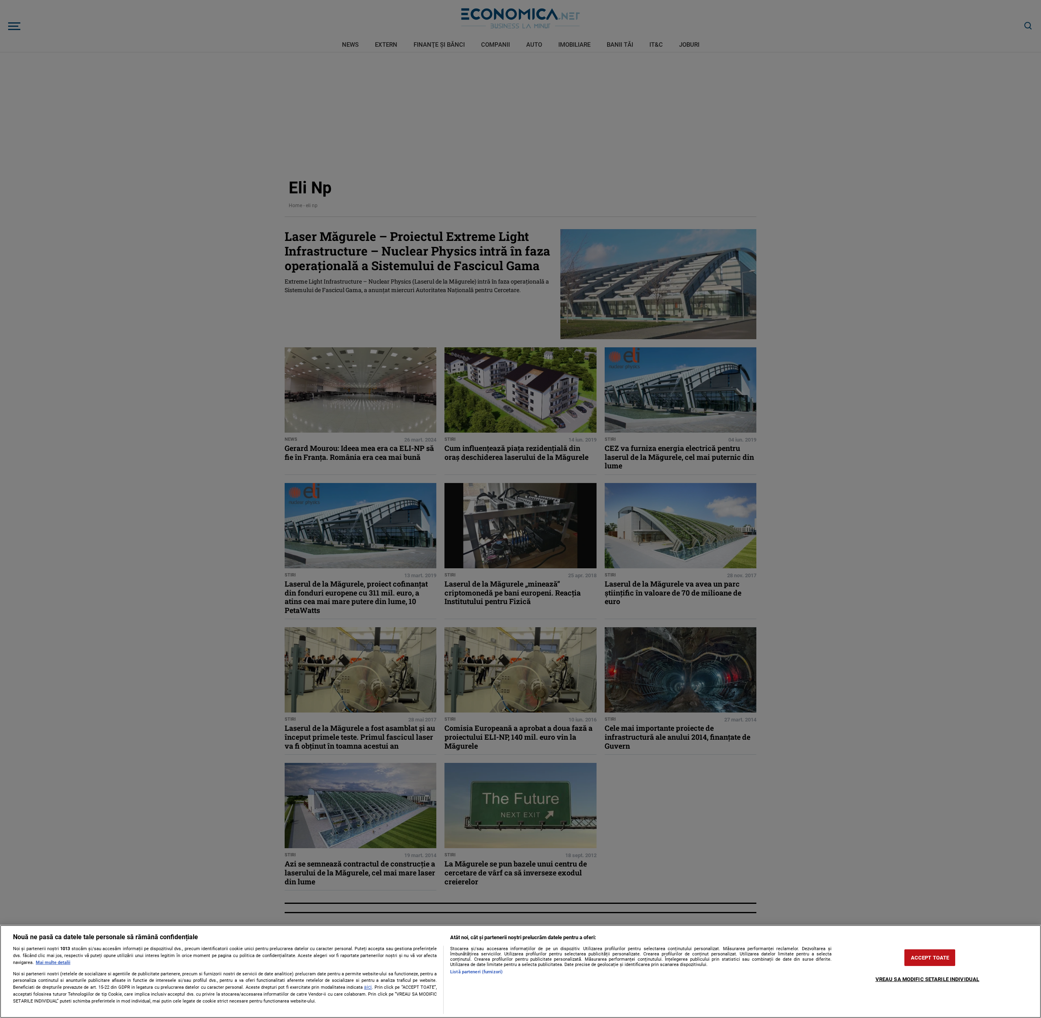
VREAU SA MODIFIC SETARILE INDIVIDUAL (927, 979)
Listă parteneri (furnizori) (476, 972)
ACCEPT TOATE (930, 958)
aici (368, 987)
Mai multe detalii (53, 962)
